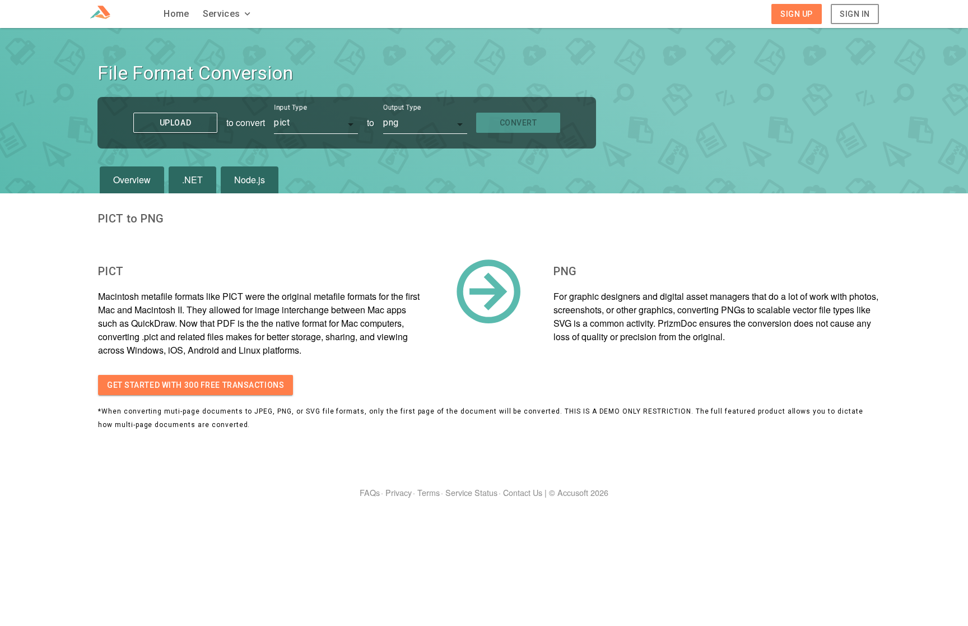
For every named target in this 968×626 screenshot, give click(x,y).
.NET (192, 179)
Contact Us (522, 492)
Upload (175, 122)
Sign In (855, 14)
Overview (132, 179)
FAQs (370, 492)
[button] (228, 14)
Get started (195, 385)
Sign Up (796, 14)
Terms (428, 492)
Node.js (249, 179)
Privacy (398, 492)
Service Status (471, 492)
